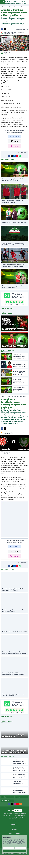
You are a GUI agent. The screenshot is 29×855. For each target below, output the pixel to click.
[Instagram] (15, 804)
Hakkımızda (14, 824)
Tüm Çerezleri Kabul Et (14, 851)
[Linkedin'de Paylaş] (14, 156)
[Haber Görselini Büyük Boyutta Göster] (14, 43)
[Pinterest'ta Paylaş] (17, 156)
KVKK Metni (20, 847)
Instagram (16, 146)
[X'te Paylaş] (5, 29)
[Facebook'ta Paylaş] (2, 29)
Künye (14, 827)
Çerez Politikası (8, 847)
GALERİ (19, 797)
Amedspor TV (7, 53)
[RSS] (20, 804)
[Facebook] (9, 804)
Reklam (14, 829)
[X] (12, 804)
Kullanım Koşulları (14, 833)
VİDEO (5, 797)
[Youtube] (17, 804)
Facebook (16, 136)
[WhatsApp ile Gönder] (20, 156)
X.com (16, 141)
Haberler (3, 6)
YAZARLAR (6, 800)
